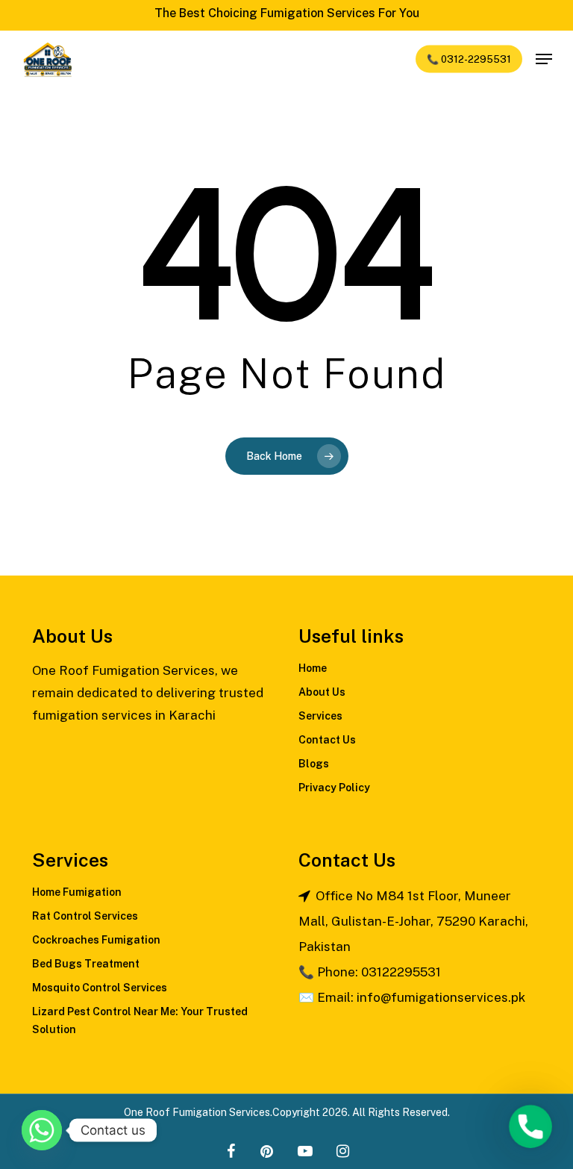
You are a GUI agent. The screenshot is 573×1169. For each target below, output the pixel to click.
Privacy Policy (334, 788)
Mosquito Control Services (99, 988)
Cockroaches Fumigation (96, 940)
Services (320, 716)
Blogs (313, 764)
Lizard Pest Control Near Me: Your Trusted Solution (140, 1020)
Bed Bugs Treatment (86, 964)
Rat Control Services (85, 916)
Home (312, 668)
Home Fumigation (77, 892)
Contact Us (327, 740)
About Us (321, 692)
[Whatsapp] (42, 1130)
